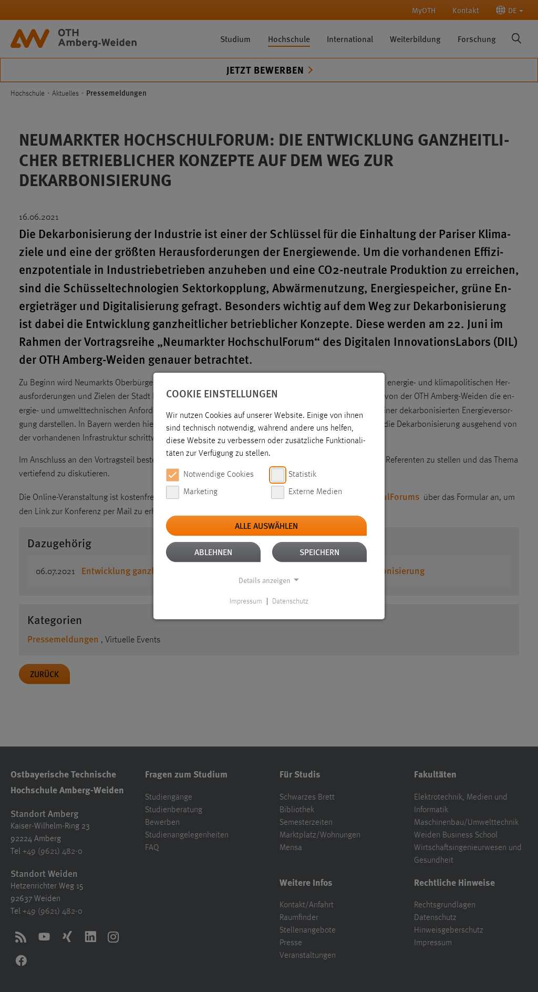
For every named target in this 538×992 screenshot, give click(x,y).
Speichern (319, 552)
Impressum (246, 601)
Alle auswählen (266, 525)
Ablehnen (213, 552)
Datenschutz (290, 601)
